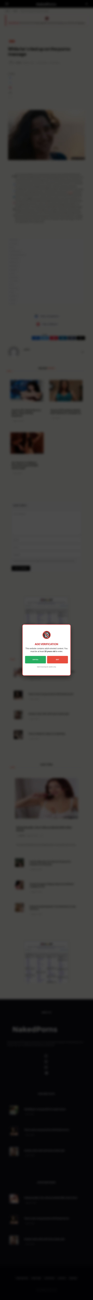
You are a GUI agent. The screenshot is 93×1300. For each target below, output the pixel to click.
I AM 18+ (35, 659)
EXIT (57, 659)
